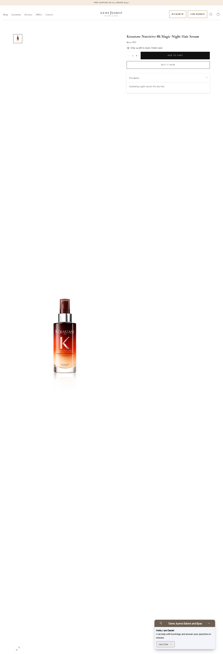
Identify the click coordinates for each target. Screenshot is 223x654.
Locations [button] (16, 14)
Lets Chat (163, 644)
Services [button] (28, 14)
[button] (211, 14)
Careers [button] (49, 14)
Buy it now (168, 65)
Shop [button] (5, 14)
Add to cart (175, 55)
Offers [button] (39, 14)
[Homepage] (111, 14)
